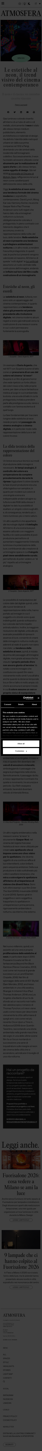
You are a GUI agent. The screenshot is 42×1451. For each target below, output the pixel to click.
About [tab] (34, 704)
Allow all (21, 744)
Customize (19, 751)
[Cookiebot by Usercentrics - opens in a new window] (24, 698)
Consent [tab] (7, 704)
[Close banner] (38, 698)
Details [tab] (21, 704)
